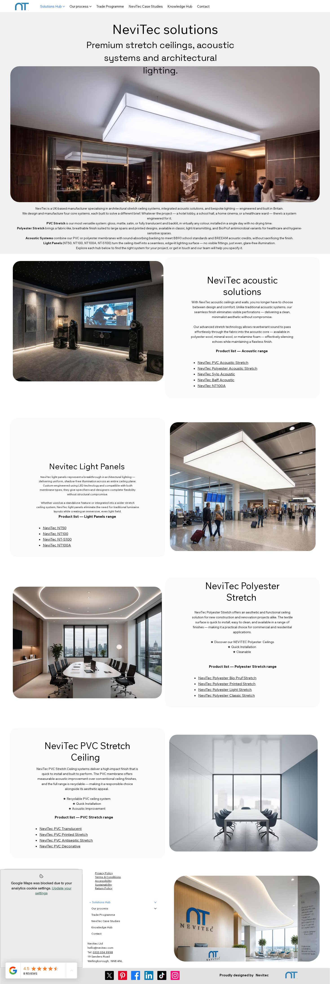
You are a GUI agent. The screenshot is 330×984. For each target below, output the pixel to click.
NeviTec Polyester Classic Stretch (226, 695)
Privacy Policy (104, 873)
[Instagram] (175, 975)
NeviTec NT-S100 (57, 539)
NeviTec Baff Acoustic (216, 380)
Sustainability (103, 884)
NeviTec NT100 (55, 533)
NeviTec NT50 (54, 528)
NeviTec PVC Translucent (61, 828)
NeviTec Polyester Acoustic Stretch (227, 368)
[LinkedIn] (148, 975)
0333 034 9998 (103, 952)
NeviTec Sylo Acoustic (216, 374)
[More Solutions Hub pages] (64, 6)
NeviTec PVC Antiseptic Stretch (66, 840)
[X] (109, 975)
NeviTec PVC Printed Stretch (64, 834)
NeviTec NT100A (212, 385)
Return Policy (103, 888)
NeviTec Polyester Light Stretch (225, 689)
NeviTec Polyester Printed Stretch (226, 683)
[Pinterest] (122, 975)
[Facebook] (135, 975)
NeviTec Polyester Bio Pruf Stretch (227, 678)
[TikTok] (161, 975)
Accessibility (103, 880)
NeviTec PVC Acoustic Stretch (223, 362)
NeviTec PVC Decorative (60, 846)
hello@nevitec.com (100, 947)
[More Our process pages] (90, 6)
